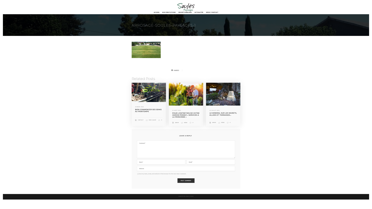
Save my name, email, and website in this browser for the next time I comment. (162, 174)
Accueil (157, 12)
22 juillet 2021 (214, 110)
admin (177, 122)
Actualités (199, 12)
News (185, 122)
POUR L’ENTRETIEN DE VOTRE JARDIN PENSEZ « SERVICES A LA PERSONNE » (185, 115)
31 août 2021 (176, 110)
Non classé (152, 120)
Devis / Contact (212, 12)
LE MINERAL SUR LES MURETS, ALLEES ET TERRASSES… (223, 114)
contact (141, 120)
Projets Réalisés (185, 12)
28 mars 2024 (139, 106)
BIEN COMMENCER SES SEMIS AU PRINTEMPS (148, 110)
